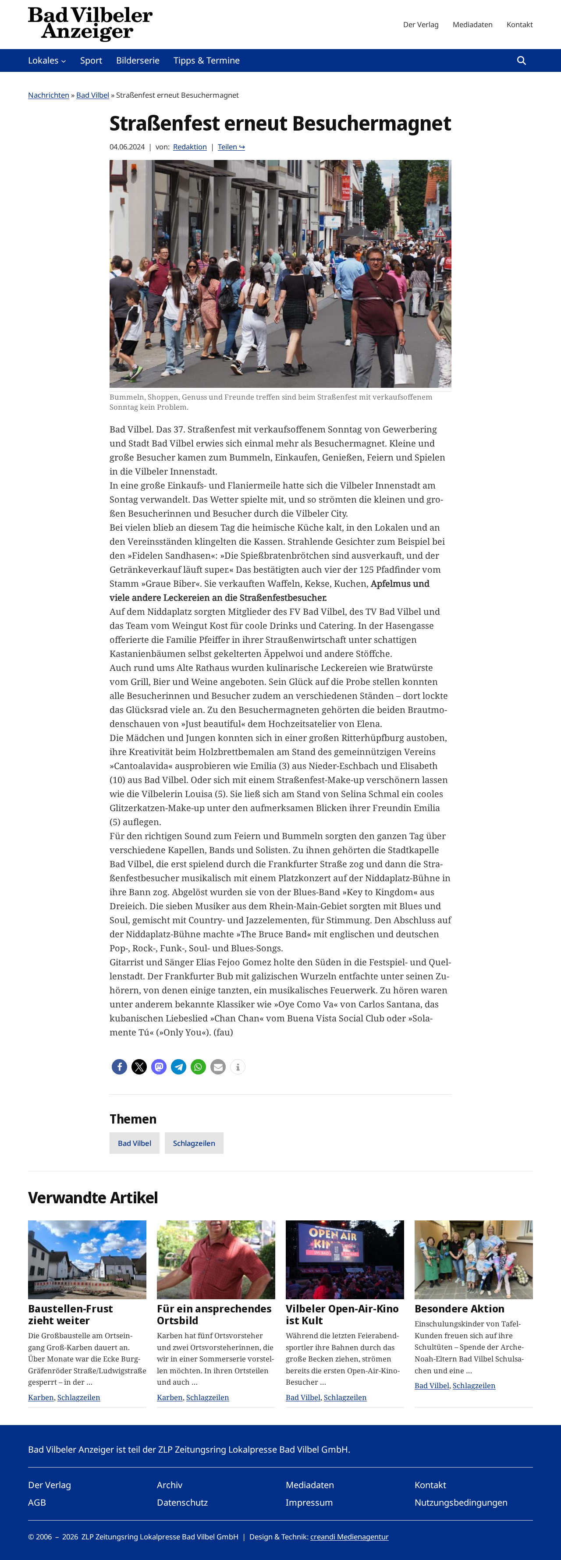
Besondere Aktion (459, 1309)
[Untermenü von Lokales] (63, 60)
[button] (119, 1066)
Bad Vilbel (92, 95)
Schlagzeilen (194, 1143)
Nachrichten (48, 95)
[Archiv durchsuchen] (521, 60)
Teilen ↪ (231, 147)
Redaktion (190, 147)
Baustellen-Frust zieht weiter (70, 1314)
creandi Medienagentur (349, 1537)
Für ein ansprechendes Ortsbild (214, 1314)
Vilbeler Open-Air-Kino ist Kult (342, 1314)
